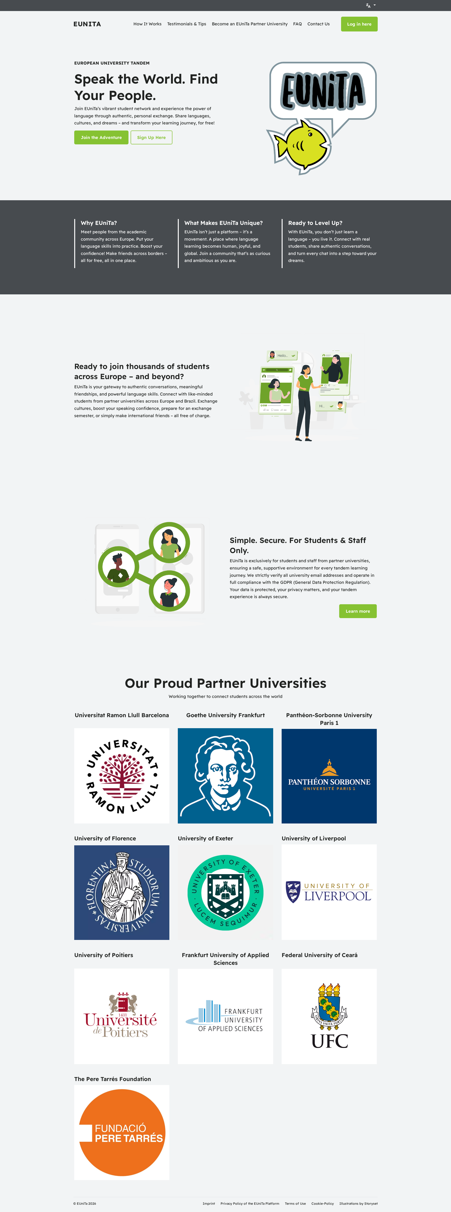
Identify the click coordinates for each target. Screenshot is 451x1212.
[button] (371, 5)
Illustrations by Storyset (358, 1203)
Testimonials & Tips (186, 24)
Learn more (358, 611)
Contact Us (318, 24)
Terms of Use (295, 1203)
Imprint (209, 1203)
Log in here (359, 24)
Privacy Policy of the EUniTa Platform (250, 1203)
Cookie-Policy (322, 1203)
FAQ (297, 24)
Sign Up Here (151, 137)
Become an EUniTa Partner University (250, 24)
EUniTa (87, 24)
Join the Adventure (101, 137)
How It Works (147, 24)
